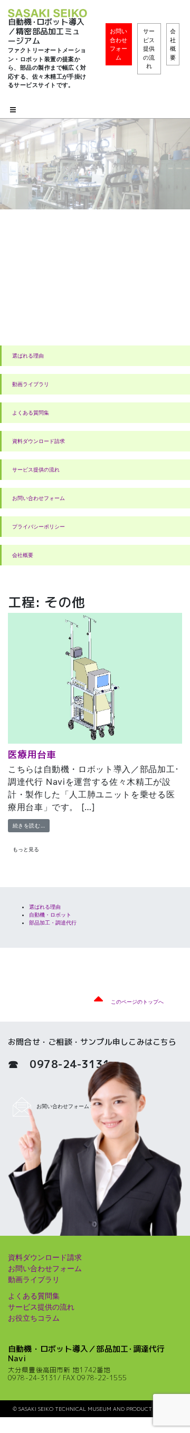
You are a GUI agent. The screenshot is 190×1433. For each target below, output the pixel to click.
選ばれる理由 (28, 355)
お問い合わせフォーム (118, 44)
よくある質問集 (30, 412)
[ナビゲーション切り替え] (12, 110)
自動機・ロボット (50, 914)
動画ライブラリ (30, 384)
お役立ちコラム (34, 1317)
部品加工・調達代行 (53, 922)
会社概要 (173, 44)
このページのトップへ (137, 1001)
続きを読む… (31, 825)
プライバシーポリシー (38, 526)
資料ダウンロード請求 (38, 441)
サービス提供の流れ (149, 48)
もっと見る (26, 849)
